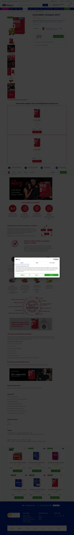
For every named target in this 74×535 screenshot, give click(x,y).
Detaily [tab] (37, 262)
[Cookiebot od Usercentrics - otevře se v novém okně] (54, 259)
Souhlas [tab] (21, 262)
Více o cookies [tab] (52, 262)
